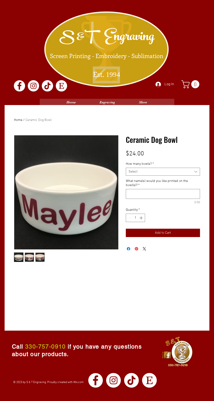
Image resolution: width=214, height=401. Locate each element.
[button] (191, 84)
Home (18, 120)
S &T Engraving (106, 38)
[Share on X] (144, 248)
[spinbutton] (135, 218)
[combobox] (163, 172)
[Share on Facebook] (128, 248)
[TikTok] (47, 85)
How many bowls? (140, 164)
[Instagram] (33, 85)
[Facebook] (19, 85)
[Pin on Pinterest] (136, 248)
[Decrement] (129, 218)
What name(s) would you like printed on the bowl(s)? (157, 183)
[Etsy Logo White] (61, 85)
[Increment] (141, 218)
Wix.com (78, 382)
